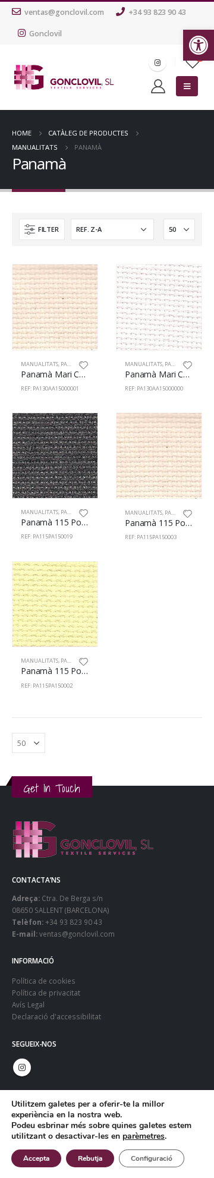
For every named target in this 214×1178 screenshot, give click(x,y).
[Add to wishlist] (83, 364)
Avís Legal (28, 1004)
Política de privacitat (46, 992)
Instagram (22, 1067)
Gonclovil (45, 34)
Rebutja (90, 1158)
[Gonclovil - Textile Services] (64, 77)
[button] (198, 45)
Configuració (151, 1158)
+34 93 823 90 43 (157, 12)
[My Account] (158, 86)
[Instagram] (157, 62)
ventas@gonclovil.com (64, 12)
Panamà (72, 364)
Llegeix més (78, 284)
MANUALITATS (39, 364)
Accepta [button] (36, 1158)
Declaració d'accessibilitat (56, 1016)
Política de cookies (43, 980)
